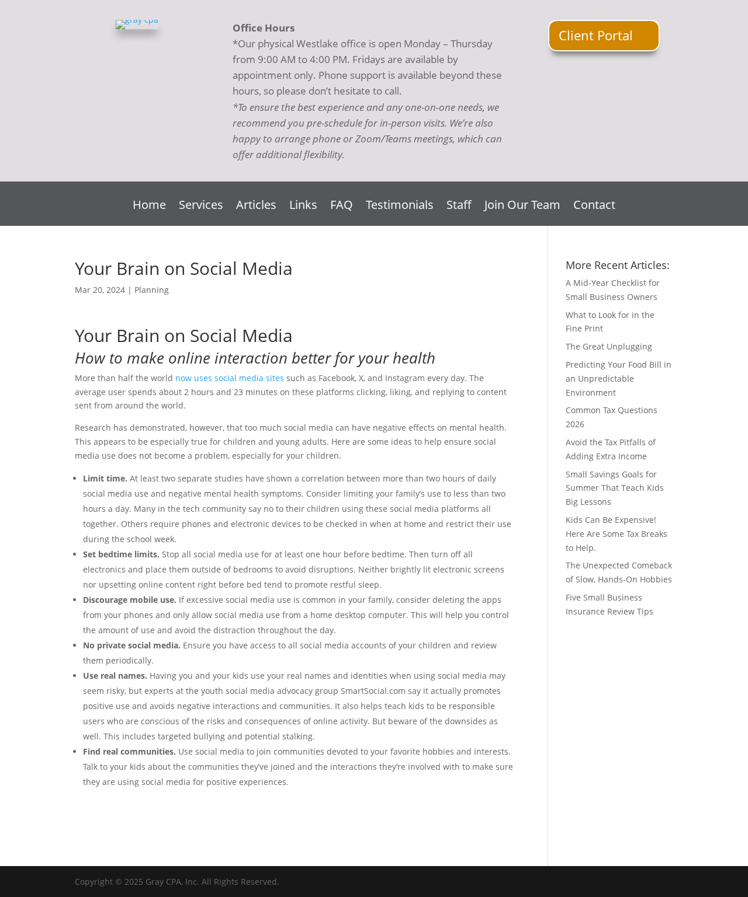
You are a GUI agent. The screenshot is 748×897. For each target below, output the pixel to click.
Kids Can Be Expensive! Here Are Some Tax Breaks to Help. (616, 533)
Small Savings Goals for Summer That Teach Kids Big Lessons (615, 488)
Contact (594, 206)
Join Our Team (522, 206)
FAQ (341, 206)
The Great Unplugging (609, 346)
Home (149, 206)
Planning (151, 289)
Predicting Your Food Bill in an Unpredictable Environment (618, 378)
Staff (459, 206)
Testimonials (400, 206)
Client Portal (596, 35)
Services (201, 206)
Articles (256, 206)
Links (303, 206)
